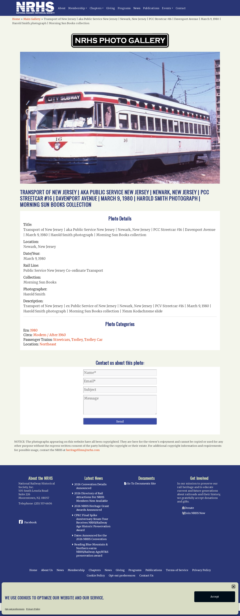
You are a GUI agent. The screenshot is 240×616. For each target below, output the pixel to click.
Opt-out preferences (14, 609)
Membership (76, 8)
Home (16, 19)
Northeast (48, 344)
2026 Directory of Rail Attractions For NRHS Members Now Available (91, 497)
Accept (214, 596)
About (62, 8)
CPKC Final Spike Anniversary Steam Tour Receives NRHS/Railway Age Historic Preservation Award (92, 523)
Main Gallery (31, 19)
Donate (189, 507)
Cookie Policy (96, 575)
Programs (124, 8)
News (136, 8)
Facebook (30, 522)
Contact (181, 8)
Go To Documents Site (141, 483)
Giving (110, 8)
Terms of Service (177, 570)
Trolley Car (93, 340)
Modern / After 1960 (49, 335)
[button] (233, 586)
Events (166, 8)
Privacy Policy (33, 609)
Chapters (96, 8)
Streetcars (61, 340)
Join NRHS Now (195, 513)
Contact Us (146, 575)
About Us (47, 570)
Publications (151, 8)
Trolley (77, 340)
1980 (34, 330)
